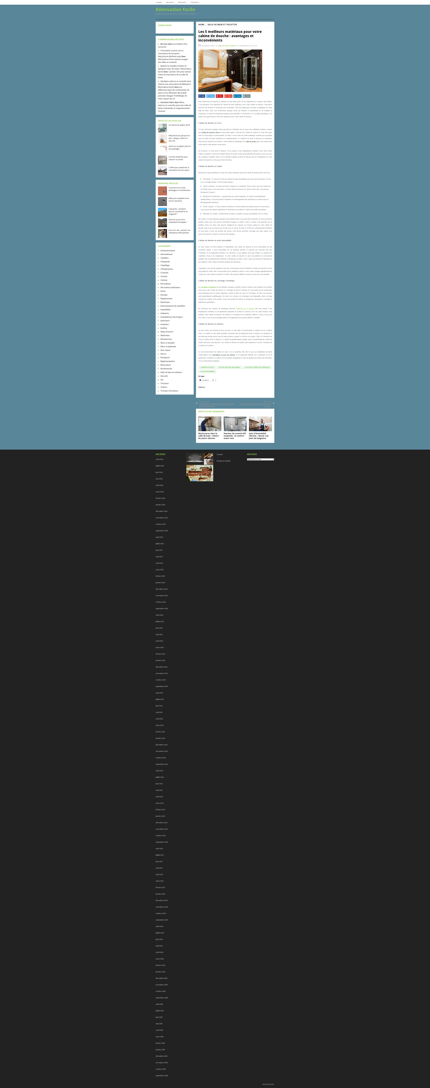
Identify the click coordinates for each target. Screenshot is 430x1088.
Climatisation (166, 269)
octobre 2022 (161, 758)
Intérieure (165, 321)
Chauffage (165, 265)
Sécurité (164, 376)
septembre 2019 (162, 998)
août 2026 (159, 459)
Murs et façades (167, 343)
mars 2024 (160, 647)
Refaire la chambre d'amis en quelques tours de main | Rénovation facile (174, 69)
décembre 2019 (161, 978)
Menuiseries (166, 339)
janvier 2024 (160, 660)
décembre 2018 (162, 1056)
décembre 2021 (162, 823)
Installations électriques (171, 317)
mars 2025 (160, 570)
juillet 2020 (160, 933)
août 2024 (159, 615)
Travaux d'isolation (169, 391)
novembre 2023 (162, 673)
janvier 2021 (160, 894)
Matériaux (165, 335)
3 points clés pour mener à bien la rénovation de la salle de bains (174, 75)
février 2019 (160, 1043)
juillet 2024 (160, 621)
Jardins (163, 328)
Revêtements (166, 369)
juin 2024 (159, 628)
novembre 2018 (162, 1063)
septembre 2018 (162, 1076)
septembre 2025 (162, 531)
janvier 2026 (160, 505)
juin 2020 (159, 939)
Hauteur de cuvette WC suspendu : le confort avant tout (235, 435)
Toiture (163, 387)
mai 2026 (159, 479)
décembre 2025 (162, 511)
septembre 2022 (162, 764)
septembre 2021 (162, 842)
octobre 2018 (161, 1069)
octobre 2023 (161, 680)
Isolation (164, 324)
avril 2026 (159, 485)
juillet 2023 (160, 699)
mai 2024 (159, 634)
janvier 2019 (160, 1050)
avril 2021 (159, 874)
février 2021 (160, 887)
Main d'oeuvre (166, 332)
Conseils (158, 2)
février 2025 (160, 576)
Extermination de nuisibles (172, 306)
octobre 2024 (161, 602)
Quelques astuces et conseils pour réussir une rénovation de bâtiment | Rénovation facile (174, 84)
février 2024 (160, 654)
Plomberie (165, 357)
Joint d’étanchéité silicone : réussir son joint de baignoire (259, 435)
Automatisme (166, 254)
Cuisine (163, 276)
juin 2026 (159, 472)
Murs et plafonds (168, 346)
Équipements (166, 298)
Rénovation (182, 2)
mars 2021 (160, 881)
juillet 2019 (160, 1011)
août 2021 (159, 849)
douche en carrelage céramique (257, 367)
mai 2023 (159, 712)
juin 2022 (159, 784)
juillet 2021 (160, 855)
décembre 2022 (162, 745)
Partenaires (194, 2)
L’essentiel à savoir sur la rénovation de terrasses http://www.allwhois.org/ (170, 53)
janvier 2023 (160, 738)
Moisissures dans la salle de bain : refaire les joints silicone (208, 435)
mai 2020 (159, 946)
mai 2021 (159, 868)
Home (201, 24)
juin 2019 (159, 1017)
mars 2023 (160, 725)
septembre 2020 (162, 920)
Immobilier (165, 309)
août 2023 (159, 693)
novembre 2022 (162, 751)
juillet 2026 (160, 466)
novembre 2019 (162, 985)
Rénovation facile (268, 1084)
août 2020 (159, 926)
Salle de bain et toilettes (222, 24)
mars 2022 (160, 803)
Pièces (163, 354)
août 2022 (159, 771)
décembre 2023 (162, 667)
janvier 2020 (160, 972)
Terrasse (164, 383)
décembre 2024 (162, 589)
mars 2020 (160, 959)
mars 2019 (159, 1037)
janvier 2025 (160, 583)
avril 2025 (159, 563)
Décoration (169, 2)
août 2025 (159, 537)
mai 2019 (159, 1024)
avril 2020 (159, 952)
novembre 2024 (162, 596)
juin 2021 (159, 862)
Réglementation (167, 361)
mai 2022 (159, 790)
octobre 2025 (161, 524)
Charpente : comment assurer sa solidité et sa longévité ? (178, 211)
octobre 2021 (161, 836)
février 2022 (160, 810)
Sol (161, 380)
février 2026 (160, 498)
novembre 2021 (162, 829)
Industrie (164, 313)
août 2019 (159, 1004)
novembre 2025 (162, 518)
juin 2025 (159, 550)
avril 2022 (159, 797)
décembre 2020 (162, 900)
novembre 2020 (162, 907)
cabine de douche (207, 367)
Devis (163, 291)
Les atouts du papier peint (179, 125)
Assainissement (167, 250)
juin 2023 (159, 706)
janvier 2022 (160, 816)
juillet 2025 (160, 544)
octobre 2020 (161, 913)
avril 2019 (159, 1030)
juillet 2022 (160, 777)
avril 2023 (159, 719)
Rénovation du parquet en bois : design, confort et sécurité (179, 138)
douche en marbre (208, 371)
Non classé (165, 350)
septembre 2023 (162, 686)
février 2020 (160, 965)
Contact (220, 454)
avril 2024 (159, 641)
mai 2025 (159, 557)
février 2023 (160, 732)
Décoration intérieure (170, 287)
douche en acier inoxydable (229, 367)
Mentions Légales (223, 461)
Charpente (165, 261)
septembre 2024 (162, 609)
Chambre (164, 258)
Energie (164, 295)
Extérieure (165, 302)
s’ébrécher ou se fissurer (245, 308)
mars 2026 (160, 492)
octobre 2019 (161, 991)
